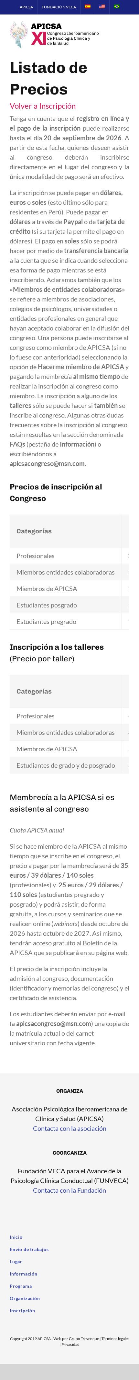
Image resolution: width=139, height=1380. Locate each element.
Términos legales (115, 1338)
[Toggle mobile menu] (126, 32)
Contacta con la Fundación (69, 1190)
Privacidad (70, 1344)
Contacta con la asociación (69, 1128)
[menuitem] (26, 7)
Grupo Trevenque (84, 1338)
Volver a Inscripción (43, 105)
